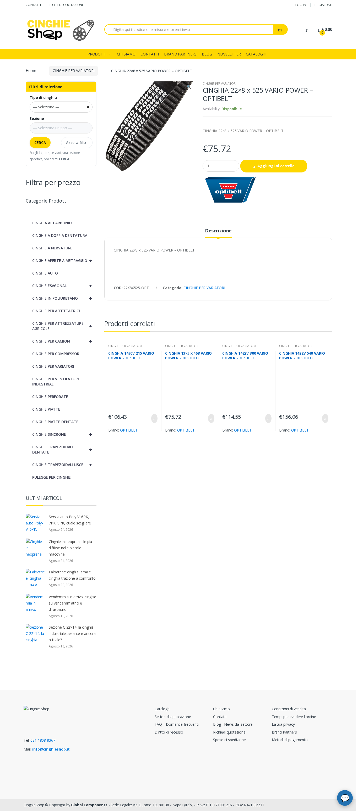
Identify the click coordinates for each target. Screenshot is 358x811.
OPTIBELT (129, 430)
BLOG (207, 54)
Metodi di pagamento (290, 739)
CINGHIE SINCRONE (62, 434)
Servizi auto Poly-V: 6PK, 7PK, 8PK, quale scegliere (70, 519)
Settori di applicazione (173, 716)
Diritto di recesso (169, 732)
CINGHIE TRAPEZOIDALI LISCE (62, 464)
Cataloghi (162, 708)
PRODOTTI (97, 54)
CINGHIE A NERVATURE (52, 247)
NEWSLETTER (229, 54)
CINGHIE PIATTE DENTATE (55, 421)
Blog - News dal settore (233, 724)
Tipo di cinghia (43, 97)
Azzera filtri (77, 142)
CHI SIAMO (126, 54)
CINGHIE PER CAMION (62, 341)
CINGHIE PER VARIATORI (73, 70)
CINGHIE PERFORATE (50, 396)
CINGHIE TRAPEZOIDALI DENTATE (62, 449)
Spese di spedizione (229, 739)
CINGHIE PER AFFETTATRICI (56, 310)
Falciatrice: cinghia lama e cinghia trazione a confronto (72, 575)
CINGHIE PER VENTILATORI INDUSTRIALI (55, 381)
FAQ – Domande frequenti (177, 724)
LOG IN (300, 4)
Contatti (219, 716)
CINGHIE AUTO (45, 273)
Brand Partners (284, 732)
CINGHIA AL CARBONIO (52, 222)
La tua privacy (283, 724)
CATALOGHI (256, 54)
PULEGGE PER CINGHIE (51, 477)
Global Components (89, 804)
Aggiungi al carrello (276, 165)
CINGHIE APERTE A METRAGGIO (62, 260)
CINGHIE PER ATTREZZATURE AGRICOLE (62, 326)
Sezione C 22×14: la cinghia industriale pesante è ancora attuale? (72, 633)
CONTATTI (33, 4)
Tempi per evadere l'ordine (294, 716)
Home (31, 70)
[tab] (218, 233)
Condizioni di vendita (289, 708)
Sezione (37, 118)
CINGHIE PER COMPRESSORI (56, 353)
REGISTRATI (323, 4)
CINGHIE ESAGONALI (62, 285)
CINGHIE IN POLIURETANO (62, 298)
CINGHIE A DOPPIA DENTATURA (59, 235)
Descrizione (218, 231)
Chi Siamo (221, 708)
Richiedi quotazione (229, 732)
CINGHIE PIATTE (46, 409)
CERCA (40, 142)
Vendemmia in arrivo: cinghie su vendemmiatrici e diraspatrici (72, 603)
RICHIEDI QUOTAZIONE (67, 4)
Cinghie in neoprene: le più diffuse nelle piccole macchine (70, 548)
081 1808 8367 (42, 740)
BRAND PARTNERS (180, 54)
